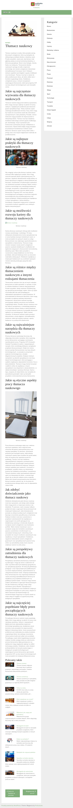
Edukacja (49, 38)
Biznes (7, 42)
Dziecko (49, 34)
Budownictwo (51, 30)
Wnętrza (49, 122)
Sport (48, 94)
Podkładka (36, 7)
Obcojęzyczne (51, 66)
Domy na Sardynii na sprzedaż (11, 793)
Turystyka (50, 106)
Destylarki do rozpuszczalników (26, 752)
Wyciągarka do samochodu (25, 771)
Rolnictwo (50, 82)
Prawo (49, 74)
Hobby (49, 42)
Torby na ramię (21, 688)
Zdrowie (49, 126)
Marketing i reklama (53, 50)
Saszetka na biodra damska (25, 758)
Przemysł (49, 78)
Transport (50, 102)
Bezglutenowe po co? (30, 792)
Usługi (49, 118)
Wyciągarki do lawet (23, 726)
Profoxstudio (39, 805)
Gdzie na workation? (23, 739)
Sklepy (49, 90)
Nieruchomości (51, 62)
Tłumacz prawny (21, 663)
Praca (48, 70)
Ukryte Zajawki (51, 110)
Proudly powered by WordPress (11, 805)
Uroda (49, 114)
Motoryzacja (50, 58)
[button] (36, 12)
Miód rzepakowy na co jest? (25, 699)
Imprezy (49, 46)
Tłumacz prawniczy (22, 676)
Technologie (50, 98)
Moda (48, 54)
